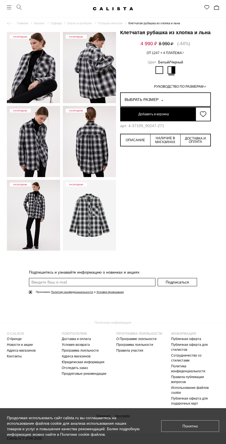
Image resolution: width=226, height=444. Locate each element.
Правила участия (129, 350)
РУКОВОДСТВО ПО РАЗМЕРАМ (178, 86)
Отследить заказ (75, 368)
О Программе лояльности (136, 339)
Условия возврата (76, 345)
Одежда (56, 23)
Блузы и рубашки (80, 23)
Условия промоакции (110, 291)
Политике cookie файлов (82, 434)
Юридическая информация (83, 362)
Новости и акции (20, 345)
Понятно (190, 426)
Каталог (39, 23)
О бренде (14, 339)
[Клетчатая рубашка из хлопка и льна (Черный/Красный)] (159, 70)
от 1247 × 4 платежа (164, 53)
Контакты (14, 356)
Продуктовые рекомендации (84, 374)
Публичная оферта (186, 339)
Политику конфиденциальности (72, 291)
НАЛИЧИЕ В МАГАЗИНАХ (165, 140)
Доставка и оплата (76, 339)
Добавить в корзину (153, 114)
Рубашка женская (110, 23)
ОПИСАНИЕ (135, 140)
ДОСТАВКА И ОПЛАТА (195, 140)
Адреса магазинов (21, 350)
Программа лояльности (80, 350)
